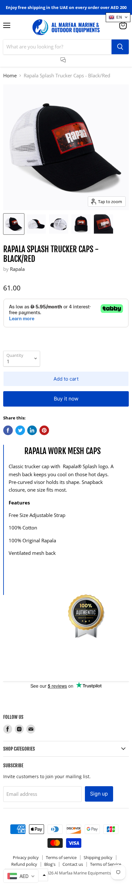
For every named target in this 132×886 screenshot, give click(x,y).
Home (10, 75)
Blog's (49, 864)
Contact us (72, 864)
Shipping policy (98, 857)
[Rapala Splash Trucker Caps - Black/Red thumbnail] (14, 224)
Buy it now (66, 399)
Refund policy (24, 864)
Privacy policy (26, 857)
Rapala (17, 269)
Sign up (99, 794)
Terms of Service (105, 864)
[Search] (120, 46)
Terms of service (61, 857)
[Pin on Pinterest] (44, 430)
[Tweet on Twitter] (20, 430)
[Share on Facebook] (8, 430)
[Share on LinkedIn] (32, 430)
